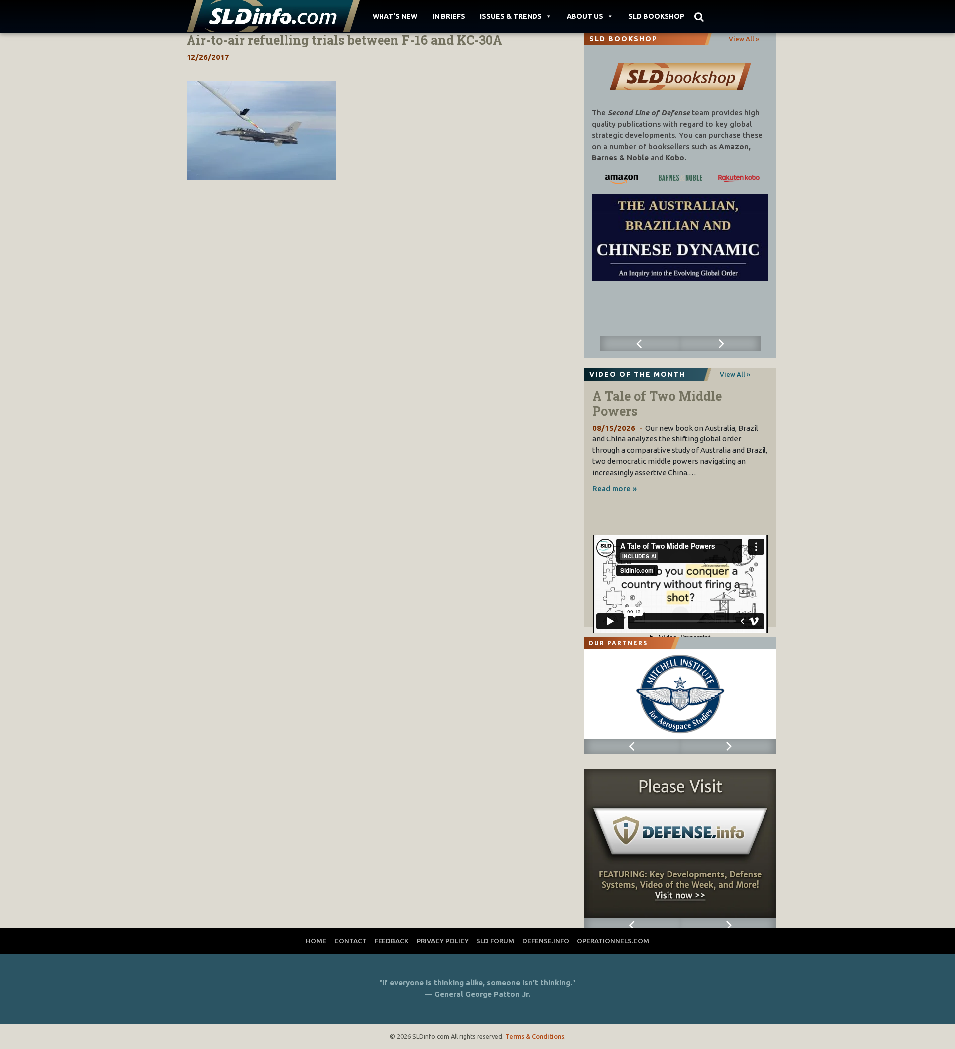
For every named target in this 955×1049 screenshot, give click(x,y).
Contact (350, 941)
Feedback (392, 941)
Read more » (614, 488)
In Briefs (448, 16)
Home (316, 941)
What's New (395, 16)
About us (585, 16)
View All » (744, 38)
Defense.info (545, 941)
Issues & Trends (511, 16)
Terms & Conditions (534, 1036)
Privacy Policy (443, 941)
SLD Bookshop (656, 16)
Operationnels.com (613, 941)
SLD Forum (495, 941)
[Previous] (640, 343)
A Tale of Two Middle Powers (657, 403)
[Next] (720, 343)
